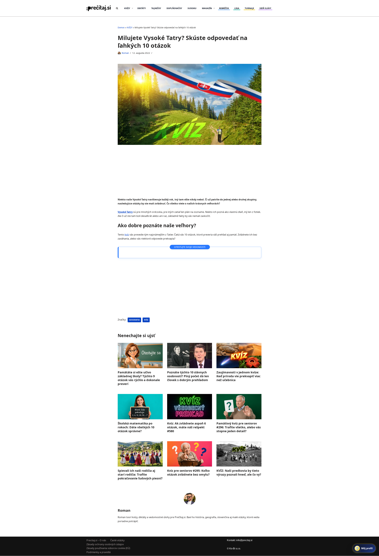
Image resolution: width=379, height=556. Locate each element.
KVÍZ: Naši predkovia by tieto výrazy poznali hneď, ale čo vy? (238, 472)
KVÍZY (129, 27)
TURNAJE (249, 8)
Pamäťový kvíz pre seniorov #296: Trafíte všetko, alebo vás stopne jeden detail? (238, 427)
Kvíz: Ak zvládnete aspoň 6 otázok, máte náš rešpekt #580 (186, 427)
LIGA (236, 8)
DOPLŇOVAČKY (174, 8)
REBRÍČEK (224, 8)
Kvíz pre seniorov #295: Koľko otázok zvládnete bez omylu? (188, 472)
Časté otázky (117, 540)
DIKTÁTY (141, 8)
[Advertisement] (189, 175)
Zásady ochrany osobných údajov (105, 544)
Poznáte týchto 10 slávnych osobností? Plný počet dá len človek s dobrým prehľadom (188, 376)
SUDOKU (192, 8)
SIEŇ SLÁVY (265, 8)
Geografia (134, 320)
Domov (121, 27)
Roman (125, 52)
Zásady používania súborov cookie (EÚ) (108, 548)
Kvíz (146, 320)
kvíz (127, 234)
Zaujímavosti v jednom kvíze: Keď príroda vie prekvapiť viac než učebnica (238, 376)
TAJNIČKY (156, 8)
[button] (132, 8)
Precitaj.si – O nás (96, 540)
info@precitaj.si (244, 540)
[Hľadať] (117, 8)
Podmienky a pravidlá (98, 552)
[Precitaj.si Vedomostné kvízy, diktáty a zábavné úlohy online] (98, 8)
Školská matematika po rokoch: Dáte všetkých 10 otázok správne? (136, 427)
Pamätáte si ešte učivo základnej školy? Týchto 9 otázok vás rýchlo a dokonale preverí (139, 378)
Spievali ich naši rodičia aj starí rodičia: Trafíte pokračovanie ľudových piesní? (140, 474)
